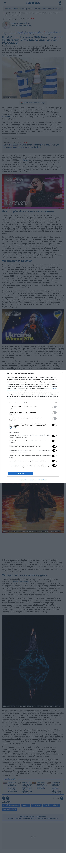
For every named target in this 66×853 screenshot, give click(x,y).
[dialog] (33, 426)
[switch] (54, 407)
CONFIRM (20, 473)
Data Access (33, 479)
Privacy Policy (42, 479)
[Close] (62, 373)
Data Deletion (23, 479)
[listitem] (33, 403)
